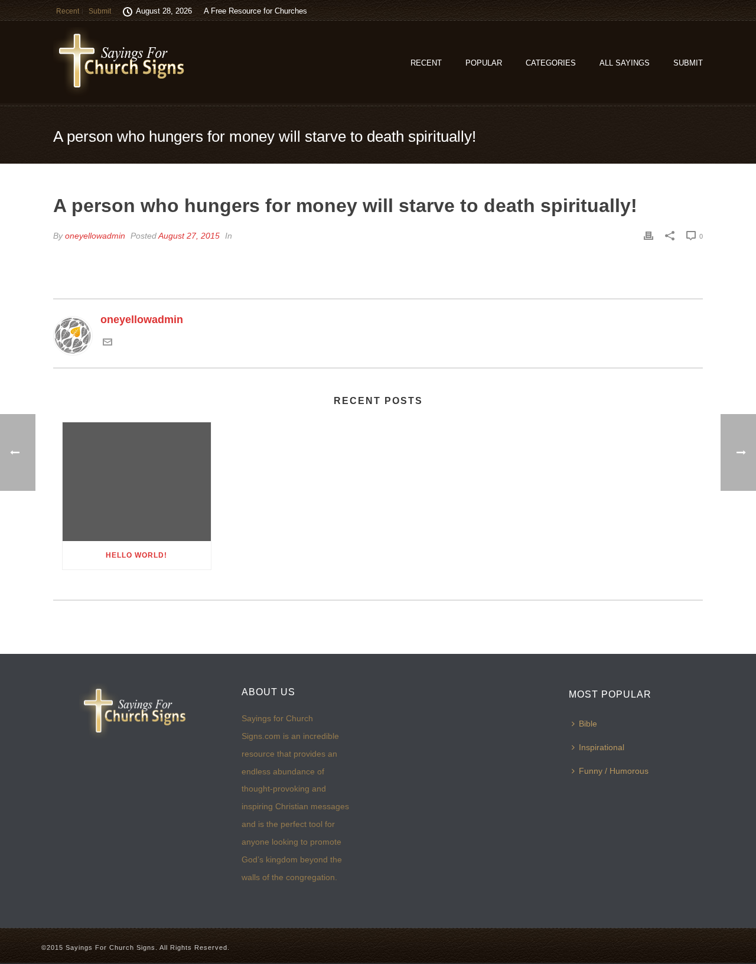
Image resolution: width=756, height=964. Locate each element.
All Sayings (624, 62)
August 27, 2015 (189, 235)
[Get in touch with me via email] (107, 343)
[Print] (648, 236)
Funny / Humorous (614, 771)
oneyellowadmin (95, 235)
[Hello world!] (137, 481)
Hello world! (136, 555)
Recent (426, 62)
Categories (551, 62)
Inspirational (601, 747)
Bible (588, 723)
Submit (688, 62)
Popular (483, 62)
